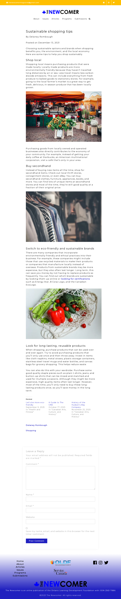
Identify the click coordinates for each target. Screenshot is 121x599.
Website (30, 517)
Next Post (90, 441)
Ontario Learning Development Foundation (72, 590)
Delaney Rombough (36, 425)
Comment (32, 464)
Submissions (81, 19)
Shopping (31, 430)
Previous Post (32, 441)
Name (30, 494)
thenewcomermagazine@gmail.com (23, 2)
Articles (55, 19)
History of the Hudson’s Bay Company (78, 404)
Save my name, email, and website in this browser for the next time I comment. (60, 532)
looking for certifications (75, 279)
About (36, 19)
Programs (67, 19)
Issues (45, 19)
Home (20, 561)
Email (30, 506)
